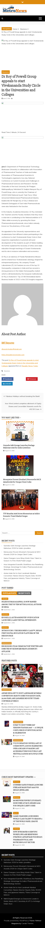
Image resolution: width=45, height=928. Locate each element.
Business (5, 72)
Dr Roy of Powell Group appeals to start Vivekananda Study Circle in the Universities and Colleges (20, 363)
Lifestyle (5, 598)
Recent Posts (24, 593)
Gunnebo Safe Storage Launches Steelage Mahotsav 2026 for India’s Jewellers (19, 446)
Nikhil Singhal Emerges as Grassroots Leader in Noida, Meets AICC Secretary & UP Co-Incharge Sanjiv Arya (22, 901)
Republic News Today (30, 366)
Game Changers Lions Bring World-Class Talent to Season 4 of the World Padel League (27, 818)
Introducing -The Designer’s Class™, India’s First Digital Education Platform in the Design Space (22, 633)
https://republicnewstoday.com (13, 355)
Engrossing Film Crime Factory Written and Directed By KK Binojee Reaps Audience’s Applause (22, 649)
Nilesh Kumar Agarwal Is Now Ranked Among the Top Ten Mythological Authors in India (22, 604)
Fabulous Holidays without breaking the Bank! (23, 396)
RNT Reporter (8, 342)
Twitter (20, 379)
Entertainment (6, 643)
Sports (16, 813)
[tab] (9, 593)
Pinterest (32, 379)
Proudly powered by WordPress (16, 921)
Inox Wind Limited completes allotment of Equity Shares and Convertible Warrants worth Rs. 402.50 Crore (23, 406)
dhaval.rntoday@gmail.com (12, 349)
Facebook (8, 379)
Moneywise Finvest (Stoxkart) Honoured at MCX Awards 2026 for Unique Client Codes (22, 480)
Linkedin (7, 384)
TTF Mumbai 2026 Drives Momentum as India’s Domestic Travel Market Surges (21, 514)
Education (5, 614)
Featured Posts (9, 660)
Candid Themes (27, 923)
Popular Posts (9, 593)
